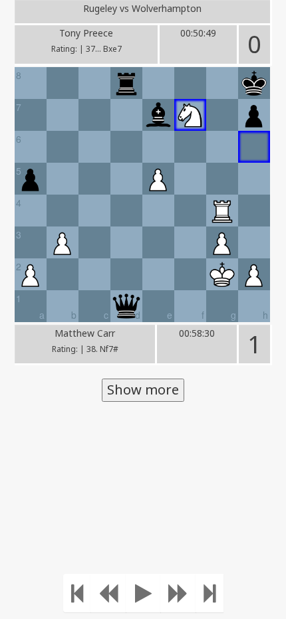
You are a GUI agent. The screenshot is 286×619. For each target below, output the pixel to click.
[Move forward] (178, 593)
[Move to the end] (209, 593)
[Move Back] (108, 593)
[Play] (143, 593)
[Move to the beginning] (77, 593)
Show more (143, 389)
